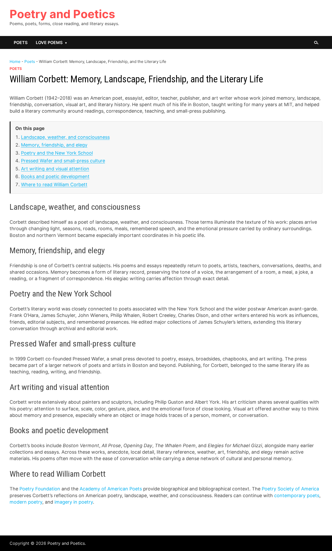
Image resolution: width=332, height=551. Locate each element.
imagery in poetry (73, 502)
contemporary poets (296, 495)
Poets (20, 42)
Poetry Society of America (290, 488)
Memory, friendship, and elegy (54, 145)
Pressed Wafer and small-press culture (63, 160)
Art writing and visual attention (55, 168)
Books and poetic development (55, 176)
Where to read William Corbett (54, 184)
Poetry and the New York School (57, 153)
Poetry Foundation (39, 488)
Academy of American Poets (111, 488)
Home (15, 61)
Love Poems (49, 42)
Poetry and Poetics (62, 14)
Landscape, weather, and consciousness (65, 137)
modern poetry (26, 502)
